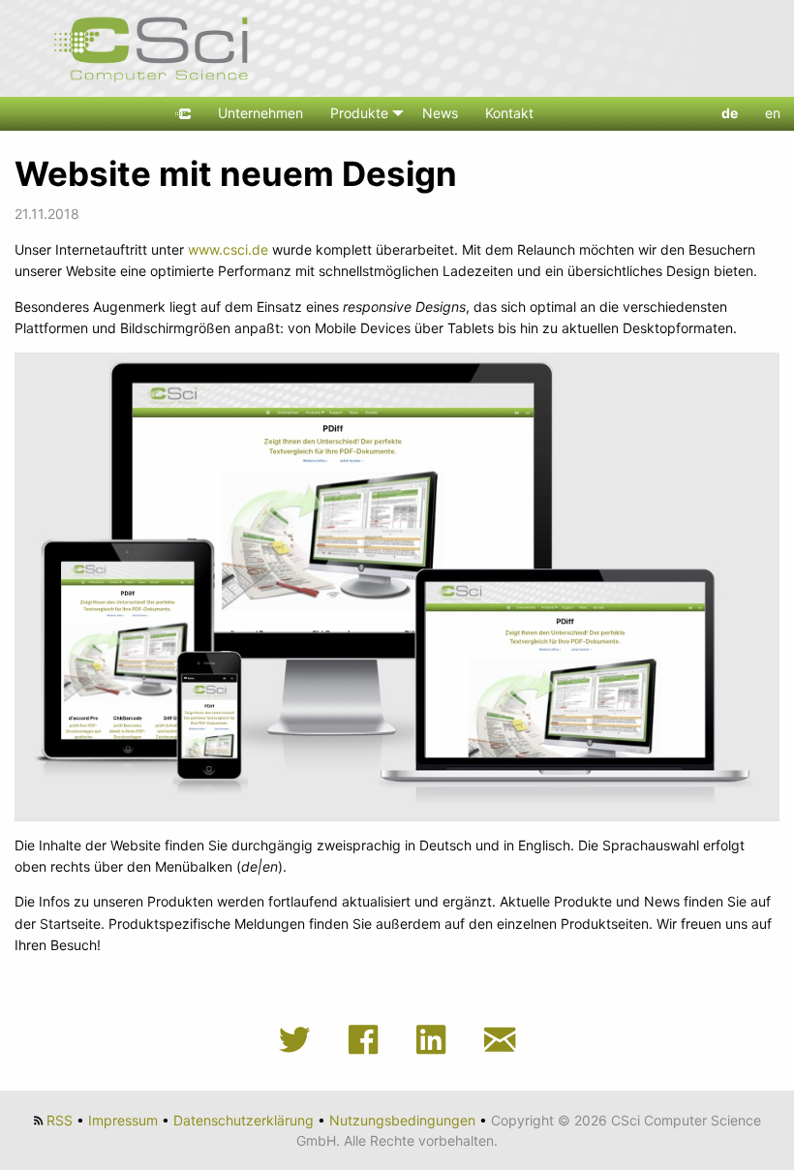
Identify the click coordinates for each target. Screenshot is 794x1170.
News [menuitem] (440, 113)
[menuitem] (183, 114)
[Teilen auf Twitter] (300, 1039)
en (772, 113)
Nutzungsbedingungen (402, 1120)
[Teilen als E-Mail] (500, 1039)
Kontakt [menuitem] (509, 113)
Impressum (123, 1120)
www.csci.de (228, 249)
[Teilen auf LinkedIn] (437, 1039)
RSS (59, 1120)
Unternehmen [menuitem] (260, 113)
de (729, 113)
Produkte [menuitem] (359, 113)
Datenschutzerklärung (243, 1120)
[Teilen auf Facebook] (369, 1039)
